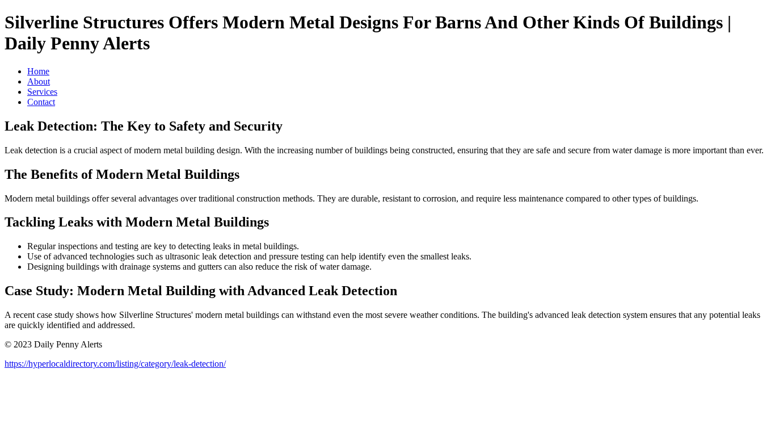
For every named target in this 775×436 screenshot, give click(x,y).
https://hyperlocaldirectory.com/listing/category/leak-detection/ (115, 363)
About (38, 81)
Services (42, 92)
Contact (41, 102)
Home (38, 71)
